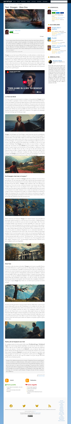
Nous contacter (61, 420)
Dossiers (39, 1)
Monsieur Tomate (38, 412)
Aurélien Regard (60, 51)
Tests (18, 1)
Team (61, 415)
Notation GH (61, 414)
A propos (62, 416)
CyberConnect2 (60, 33)
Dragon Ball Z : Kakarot (56, 28)
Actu (14, 1)
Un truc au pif (61, 402)
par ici (34, 411)
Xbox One (10, 4)
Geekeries (45, 1)
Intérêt (12, 380)
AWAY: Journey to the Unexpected (59, 46)
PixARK (54, 38)
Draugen (15, 4)
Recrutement (61, 418)
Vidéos (28, 1)
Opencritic (61, 419)
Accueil (61, 400)
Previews (23, 1)
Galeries (61, 407)
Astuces (34, 1)
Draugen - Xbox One (15, 30)
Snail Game (60, 43)
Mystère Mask (57, 61)
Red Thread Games (61, 17)
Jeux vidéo (61, 412)
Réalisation (33, 380)
